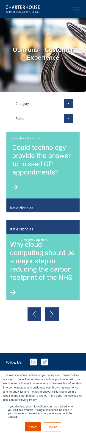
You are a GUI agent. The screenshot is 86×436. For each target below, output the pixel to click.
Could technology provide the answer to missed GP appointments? (41, 159)
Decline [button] (52, 427)
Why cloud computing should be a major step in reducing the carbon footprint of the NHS (42, 260)
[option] (43, 328)
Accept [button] (33, 427)
